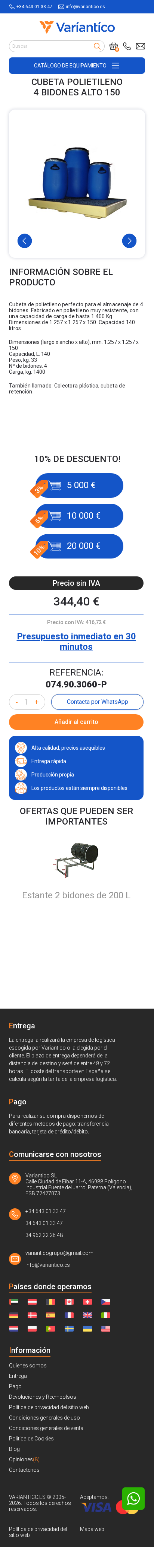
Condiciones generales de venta (46, 1428)
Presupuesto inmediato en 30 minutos (76, 641)
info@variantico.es (85, 6)
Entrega (18, 1376)
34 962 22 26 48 (44, 1235)
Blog (14, 1449)
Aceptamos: (94, 1497)
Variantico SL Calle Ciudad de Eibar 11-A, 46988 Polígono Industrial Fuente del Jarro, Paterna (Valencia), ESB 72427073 (78, 1184)
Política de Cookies (31, 1439)
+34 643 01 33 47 (34, 6)
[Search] (97, 46)
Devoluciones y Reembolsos (42, 1397)
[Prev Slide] (25, 241)
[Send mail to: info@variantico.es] (140, 46)
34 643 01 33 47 (44, 1223)
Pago (15, 1386)
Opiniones (24, 1459)
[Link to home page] (77, 27)
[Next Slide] (129, 241)
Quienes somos (28, 1366)
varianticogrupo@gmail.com (59, 1253)
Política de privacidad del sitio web (49, 1407)
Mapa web (92, 1529)
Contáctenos (24, 1470)
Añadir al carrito (76, 721)
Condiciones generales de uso (44, 1418)
